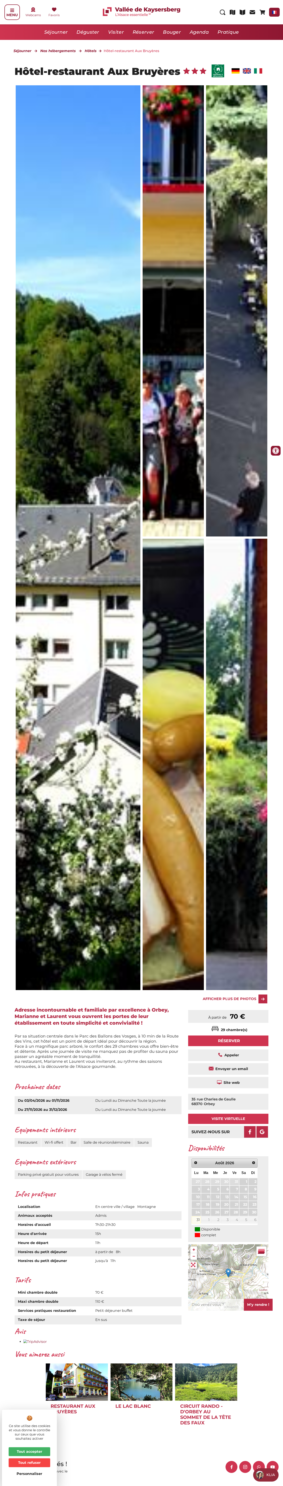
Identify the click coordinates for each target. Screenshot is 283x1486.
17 (198, 1204)
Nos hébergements (58, 51)
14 (236, 1197)
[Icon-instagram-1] (245, 1467)
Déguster (87, 32)
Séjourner (56, 32)
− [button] (193, 1256)
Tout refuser (29, 1463)
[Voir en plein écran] (193, 1265)
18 (208, 1204)
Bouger (172, 32)
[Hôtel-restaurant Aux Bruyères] (173, 311)
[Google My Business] (262, 1132)
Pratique (228, 32)
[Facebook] (250, 1132)
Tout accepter (29, 1451)
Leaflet (263, 1289)
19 (217, 1204)
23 (254, 1204)
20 (226, 1204)
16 (254, 1197)
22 (245, 1204)
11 (208, 1197)
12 (217, 1197)
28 (207, 1182)
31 (236, 1182)
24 (197, 1212)
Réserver (143, 32)
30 (226, 1182)
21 (236, 1204)
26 (217, 1212)
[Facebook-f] (231, 1467)
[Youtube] (273, 1467)
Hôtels (91, 51)
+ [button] (193, 1250)
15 (245, 1197)
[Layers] (261, 1251)
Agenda (199, 32)
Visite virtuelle (228, 1119)
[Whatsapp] (259, 1467)
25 (207, 1212)
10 (198, 1197)
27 (198, 1182)
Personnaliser (29, 1474)
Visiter (116, 32)
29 (217, 1182)
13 (227, 1197)
